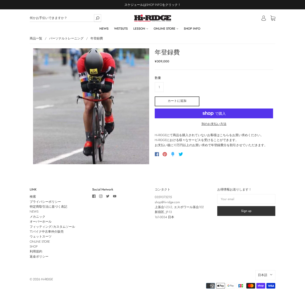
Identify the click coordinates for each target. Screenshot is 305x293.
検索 (33, 196)
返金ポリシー (39, 256)
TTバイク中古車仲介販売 (47, 231)
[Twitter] (181, 154)
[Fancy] (173, 154)
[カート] (272, 18)
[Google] (190, 154)
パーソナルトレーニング (66, 38)
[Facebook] (157, 154)
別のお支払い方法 (213, 124)
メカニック (37, 216)
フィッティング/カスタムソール (52, 226)
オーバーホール (41, 221)
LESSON (139, 29)
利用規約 (36, 251)
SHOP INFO (192, 29)
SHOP (34, 246)
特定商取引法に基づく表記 (48, 206)
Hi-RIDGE (47, 279)
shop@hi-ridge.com (167, 202)
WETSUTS (121, 29)
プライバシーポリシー (45, 201)
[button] (265, 275)
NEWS (104, 29)
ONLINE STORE (165, 29)
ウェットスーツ (41, 236)
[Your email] (246, 199)
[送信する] (97, 18)
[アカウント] (263, 18)
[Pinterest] (165, 154)
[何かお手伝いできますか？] (65, 18)
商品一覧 (36, 38)
